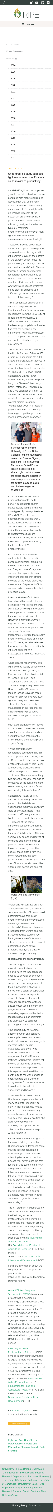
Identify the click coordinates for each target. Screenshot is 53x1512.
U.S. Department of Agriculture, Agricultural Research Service (23, 1487)
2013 (13, 151)
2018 (13, 118)
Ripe (26, 13)
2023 (13, 85)
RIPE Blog (11, 58)
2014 (13, 144)
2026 (13, 65)
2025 (13, 71)
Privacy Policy (19, 1505)
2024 (13, 78)
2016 (13, 131)
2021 (13, 98)
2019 (13, 111)
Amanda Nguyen (21, 1410)
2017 (13, 124)
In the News (12, 44)
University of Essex (28, 1483)
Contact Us (35, 1505)
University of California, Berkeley (20, 1480)
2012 (13, 157)
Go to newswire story (18, 1424)
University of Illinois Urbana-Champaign (23, 1469)
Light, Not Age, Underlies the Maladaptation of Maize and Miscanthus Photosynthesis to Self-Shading (26, 1445)
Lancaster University (38, 1476)
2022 (13, 91)
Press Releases (14, 51)
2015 (13, 138)
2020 (13, 105)
